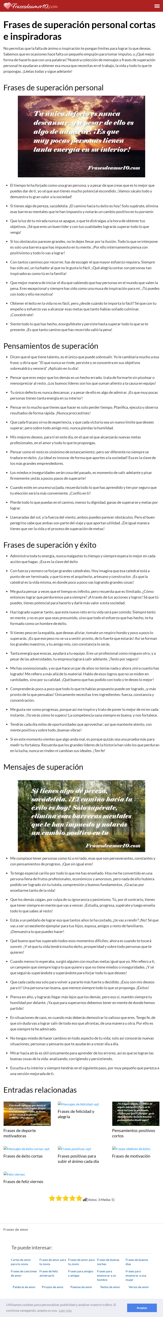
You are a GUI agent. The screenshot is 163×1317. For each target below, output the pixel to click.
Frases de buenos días (137, 1262)
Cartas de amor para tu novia (21, 1262)
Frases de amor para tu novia (52, 1262)
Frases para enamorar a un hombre (106, 1275)
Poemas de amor (81, 1287)
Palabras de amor (24, 1287)
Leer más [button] (65, 1310)
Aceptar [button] (142, 1308)
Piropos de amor (53, 1287)
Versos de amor (139, 1287)
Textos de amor (110, 1287)
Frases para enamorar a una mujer (136, 1275)
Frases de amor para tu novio (81, 1262)
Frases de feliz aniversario (48, 1273)
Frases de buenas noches (108, 1262)
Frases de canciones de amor (24, 1273)
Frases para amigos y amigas (80, 1273)
